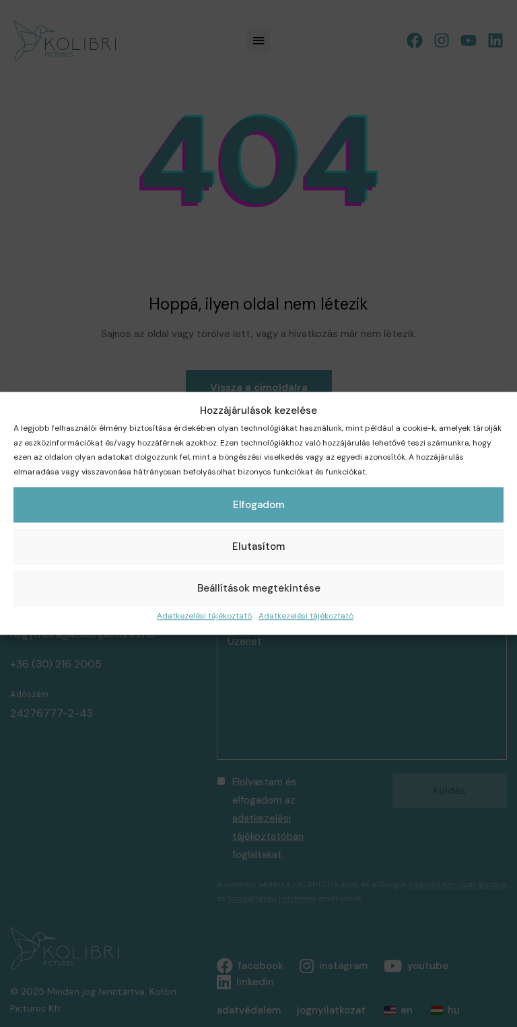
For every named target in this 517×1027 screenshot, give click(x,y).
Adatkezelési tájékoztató (204, 616)
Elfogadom (258, 505)
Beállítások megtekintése (258, 589)
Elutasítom (258, 547)
